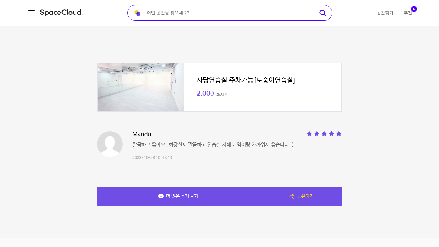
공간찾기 (385, 13)
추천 (408, 13)
